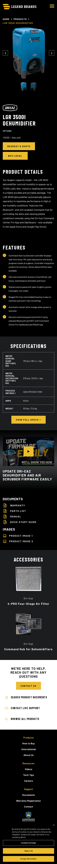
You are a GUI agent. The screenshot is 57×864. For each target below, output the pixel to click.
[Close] (54, 825)
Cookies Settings (28, 843)
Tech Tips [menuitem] (28, 774)
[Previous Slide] (5, 53)
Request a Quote (18, 146)
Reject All (28, 851)
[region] (28, 842)
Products (20, 19)
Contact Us (28, 685)
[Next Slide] (51, 53)
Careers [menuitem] (28, 780)
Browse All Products (25, 718)
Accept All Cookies (28, 859)
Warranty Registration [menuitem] (28, 800)
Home (6, 19)
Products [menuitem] (28, 737)
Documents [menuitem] (28, 794)
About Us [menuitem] (29, 755)
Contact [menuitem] (28, 806)
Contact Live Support (25, 708)
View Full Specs (27, 419)
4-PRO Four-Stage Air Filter (28, 603)
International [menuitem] (28, 749)
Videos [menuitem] (28, 769)
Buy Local (15, 155)
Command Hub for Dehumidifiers (28, 649)
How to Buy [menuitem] (28, 743)
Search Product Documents (29, 697)
